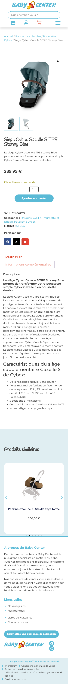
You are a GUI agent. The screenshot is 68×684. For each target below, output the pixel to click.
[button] (58, 61)
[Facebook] (51, 643)
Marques (26, 217)
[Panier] (39, 22)
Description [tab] (13, 257)
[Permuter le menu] (58, 23)
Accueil (8, 36)
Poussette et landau (28, 36)
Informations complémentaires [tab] (28, 264)
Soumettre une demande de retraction (31, 633)
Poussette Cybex (25, 221)
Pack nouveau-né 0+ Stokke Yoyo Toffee (34, 509)
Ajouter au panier (34, 198)
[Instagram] (51, 648)
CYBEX (37, 217)
